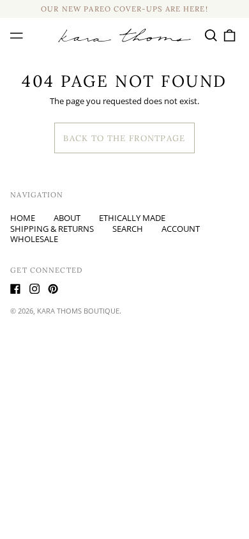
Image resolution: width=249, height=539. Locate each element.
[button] (210, 35)
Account (181, 228)
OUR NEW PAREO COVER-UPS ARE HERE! (124, 8)
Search (127, 228)
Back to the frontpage (124, 138)
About (67, 218)
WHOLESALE (34, 239)
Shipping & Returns (52, 228)
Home (22, 218)
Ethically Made (132, 218)
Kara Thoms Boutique (78, 310)
